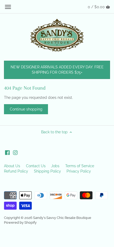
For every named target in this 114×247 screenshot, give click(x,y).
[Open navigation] (8, 7)
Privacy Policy (79, 171)
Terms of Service (79, 166)
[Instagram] (15, 152)
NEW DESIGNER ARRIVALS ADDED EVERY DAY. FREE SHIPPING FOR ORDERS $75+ (57, 69)
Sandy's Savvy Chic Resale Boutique (62, 218)
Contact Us (36, 166)
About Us (12, 166)
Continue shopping (26, 109)
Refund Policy (16, 171)
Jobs (55, 166)
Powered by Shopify (20, 222)
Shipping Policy (47, 171)
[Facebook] (7, 152)
